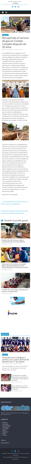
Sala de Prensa (5, 443)
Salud (4, 433)
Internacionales (7, 425)
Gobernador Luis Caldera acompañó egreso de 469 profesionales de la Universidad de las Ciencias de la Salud (15, 265)
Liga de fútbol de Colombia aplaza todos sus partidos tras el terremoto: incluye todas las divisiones (20, 378)
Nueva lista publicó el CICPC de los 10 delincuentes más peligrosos (14, 203)
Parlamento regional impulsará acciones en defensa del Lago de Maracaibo (14, 212)
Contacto (3, 440)
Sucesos (5, 435)
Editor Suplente (19, 49)
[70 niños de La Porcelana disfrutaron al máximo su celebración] (15, 274)
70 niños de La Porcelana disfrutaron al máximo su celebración (15, 290)
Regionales (5, 35)
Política (4, 430)
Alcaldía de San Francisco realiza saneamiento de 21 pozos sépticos (13, 241)
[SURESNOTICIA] (3, 12)
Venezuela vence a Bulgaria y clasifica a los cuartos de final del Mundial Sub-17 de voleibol (15, 359)
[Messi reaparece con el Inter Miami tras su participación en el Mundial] (6, 385)
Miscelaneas (6, 427)
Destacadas (6, 424)
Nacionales (5, 429)
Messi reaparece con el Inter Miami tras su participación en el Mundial (20, 387)
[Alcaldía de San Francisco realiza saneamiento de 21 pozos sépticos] (15, 224)
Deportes (5, 354)
